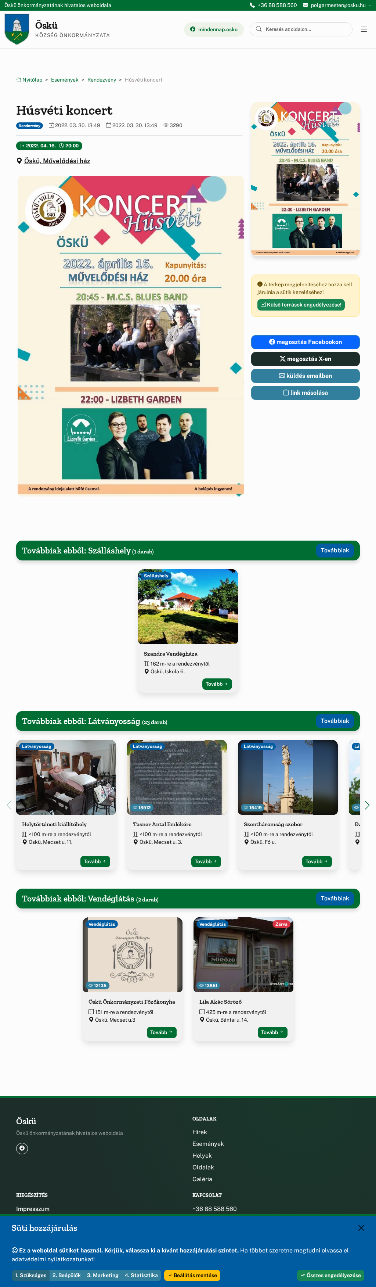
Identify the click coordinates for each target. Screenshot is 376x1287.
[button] (129, 336)
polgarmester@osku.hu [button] (338, 5)
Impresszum (33, 1208)
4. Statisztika (141, 1275)
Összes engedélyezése (333, 1275)
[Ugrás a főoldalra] (16, 29)
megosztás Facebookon (308, 341)
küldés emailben (308, 375)
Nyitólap (31, 80)
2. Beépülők (67, 1275)
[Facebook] (22, 1148)
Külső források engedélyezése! (303, 305)
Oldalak (203, 1167)
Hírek (199, 1132)
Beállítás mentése (195, 1275)
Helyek (202, 1155)
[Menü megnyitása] (363, 29)
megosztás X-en (308, 358)
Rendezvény (101, 80)
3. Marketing (103, 1275)
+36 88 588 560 (277, 5)
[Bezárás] (361, 1228)
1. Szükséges (30, 1275)
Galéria (202, 1179)
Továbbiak (335, 550)
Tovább (215, 684)
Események (65, 80)
